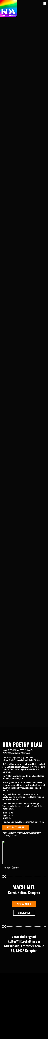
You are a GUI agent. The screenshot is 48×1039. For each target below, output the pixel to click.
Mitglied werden (24, 903)
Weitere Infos (24, 912)
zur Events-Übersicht (11, 867)
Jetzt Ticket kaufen (15, 827)
